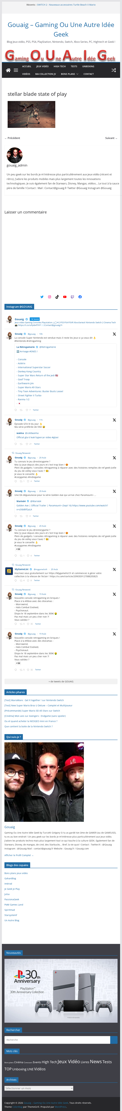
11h (41, 420)
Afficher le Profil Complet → (19, 855)
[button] (76, 74)
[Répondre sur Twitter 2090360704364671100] (16, 580)
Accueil (26, 66)
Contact (89, 73)
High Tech (60, 66)
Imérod (8, 883)
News (96, 1061)
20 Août (42, 457)
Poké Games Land (13, 904)
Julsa (7, 894)
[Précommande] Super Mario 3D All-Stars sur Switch (32, 710)
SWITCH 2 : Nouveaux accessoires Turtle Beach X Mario (66, 4)
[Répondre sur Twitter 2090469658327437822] (16, 516)
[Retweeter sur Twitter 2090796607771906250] (22, 444)
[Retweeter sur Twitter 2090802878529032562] (22, 410)
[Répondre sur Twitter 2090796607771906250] (16, 444)
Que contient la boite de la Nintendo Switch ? (28, 726)
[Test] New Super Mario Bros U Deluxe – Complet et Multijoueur (38, 705)
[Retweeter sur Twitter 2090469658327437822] (22, 516)
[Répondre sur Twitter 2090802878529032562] (16, 410)
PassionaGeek (11, 899)
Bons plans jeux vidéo (16, 873)
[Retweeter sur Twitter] (13, 453)
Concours (28, 1062)
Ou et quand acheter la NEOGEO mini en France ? (30, 721)
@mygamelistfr (40, 569)
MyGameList (21, 569)
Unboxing (88, 66)
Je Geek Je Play (12, 888)
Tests (74, 66)
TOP (8, 1069)
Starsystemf (10, 915)
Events (37, 1062)
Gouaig (18, 333)
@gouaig (32, 334)
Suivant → (111, 138)
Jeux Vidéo (42, 66)
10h (41, 334)
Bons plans (68, 73)
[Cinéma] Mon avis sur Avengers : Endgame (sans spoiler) (35, 715)
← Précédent (12, 138)
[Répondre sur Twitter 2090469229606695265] (16, 481)
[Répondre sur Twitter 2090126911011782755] (16, 624)
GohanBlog (10, 878)
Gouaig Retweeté (22, 453)
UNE (30, 1069)
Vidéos (26, 73)
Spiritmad (9, 909)
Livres (85, 1062)
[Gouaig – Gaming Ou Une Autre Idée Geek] (8, 70)
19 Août (42, 594)
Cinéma (18, 1062)
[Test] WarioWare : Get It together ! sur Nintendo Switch (34, 700)
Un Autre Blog (11, 920)
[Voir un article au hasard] (114, 70)
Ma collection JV (45, 73)
